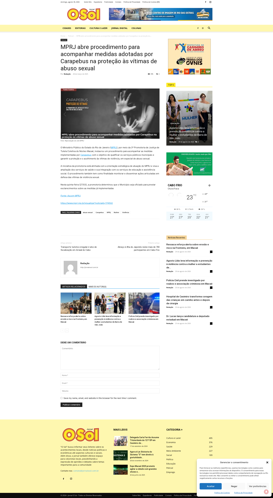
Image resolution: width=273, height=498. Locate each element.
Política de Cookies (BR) (151, 2)
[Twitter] (70, 80)
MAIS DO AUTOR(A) (97, 287)
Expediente (98, 2)
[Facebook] (205, 2)
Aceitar (211, 486)
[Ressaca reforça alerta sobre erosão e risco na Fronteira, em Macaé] (76, 303)
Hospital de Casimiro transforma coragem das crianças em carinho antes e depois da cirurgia (189, 300)
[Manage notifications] (266, 491)
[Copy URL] (83, 80)
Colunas (136, 28)
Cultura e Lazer (98, 28)
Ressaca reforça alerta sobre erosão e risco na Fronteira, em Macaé (74, 319)
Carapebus (85, 155)
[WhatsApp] (76, 80)
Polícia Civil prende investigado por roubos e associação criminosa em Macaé (144, 319)
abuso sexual (88, 212)
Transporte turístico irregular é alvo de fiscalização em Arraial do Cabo (79, 248)
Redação (67, 74)
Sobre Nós (88, 2)
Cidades (67, 28)
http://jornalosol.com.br (89, 267)
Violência (125, 212)
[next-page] (67, 330)
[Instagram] (210, 2)
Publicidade (108, 2)
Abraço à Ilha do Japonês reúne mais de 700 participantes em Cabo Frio (139, 248)
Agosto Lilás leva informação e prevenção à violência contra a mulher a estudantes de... (189, 264)
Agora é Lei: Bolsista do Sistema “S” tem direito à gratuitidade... (141, 455)
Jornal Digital (119, 28)
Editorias (80, 28)
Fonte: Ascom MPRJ (71, 195)
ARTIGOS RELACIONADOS (73, 287)
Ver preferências (257, 486)
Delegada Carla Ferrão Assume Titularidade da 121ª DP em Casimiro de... (144, 440)
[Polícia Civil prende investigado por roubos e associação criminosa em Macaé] (144, 303)
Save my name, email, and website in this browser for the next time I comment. (100, 398)
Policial (71, 36)
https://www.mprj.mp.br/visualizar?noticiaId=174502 (87, 203)
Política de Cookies (222, 493)
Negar (234, 486)
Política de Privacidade (243, 493)
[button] (267, 462)
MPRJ (114, 147)
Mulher (116, 212)
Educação (175, 123)
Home (63, 36)
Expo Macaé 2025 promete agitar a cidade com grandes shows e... (143, 469)
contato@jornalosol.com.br (86, 470)
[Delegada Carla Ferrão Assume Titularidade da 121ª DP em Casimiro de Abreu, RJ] (120, 441)
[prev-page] (62, 330)
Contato (118, 2)
